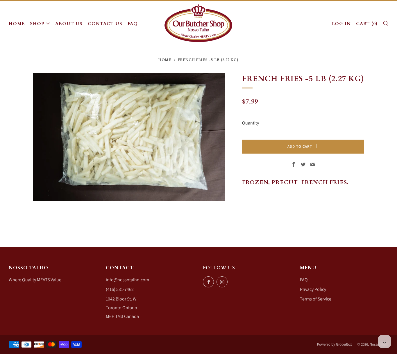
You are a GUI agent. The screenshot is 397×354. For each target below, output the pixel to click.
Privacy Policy (313, 289)
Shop (37, 23)
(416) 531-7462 (120, 289)
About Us (69, 23)
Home (17, 23)
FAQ (133, 23)
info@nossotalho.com (127, 280)
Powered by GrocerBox (334, 344)
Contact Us (105, 23)
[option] (129, 137)
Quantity (250, 123)
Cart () (367, 23)
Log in (341, 23)
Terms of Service (315, 299)
